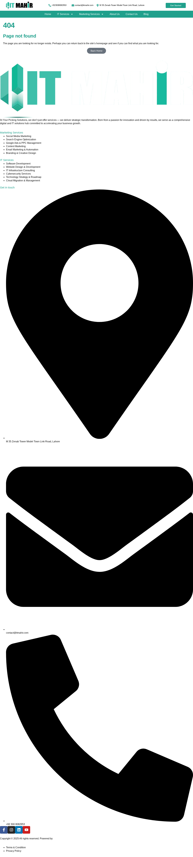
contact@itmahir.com (84, 5)
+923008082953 (59, 5)
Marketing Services (89, 14)
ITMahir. (57, 838)
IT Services (63, 14)
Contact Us (132, 14)
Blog (146, 14)
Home (48, 14)
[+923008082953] (50, 5)
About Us (115, 14)
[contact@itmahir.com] (73, 5)
